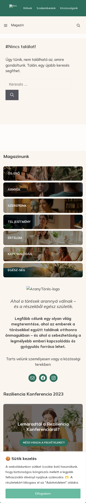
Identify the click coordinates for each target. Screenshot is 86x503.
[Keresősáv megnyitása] (78, 25)
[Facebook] (43, 378)
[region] (43, 477)
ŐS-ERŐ (14, 173)
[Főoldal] (13, 8)
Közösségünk (69, 8)
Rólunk (27, 8)
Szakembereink (46, 8)
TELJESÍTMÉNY (19, 222)
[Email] (32, 378)
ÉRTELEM (15, 238)
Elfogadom (43, 493)
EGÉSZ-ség (16, 270)
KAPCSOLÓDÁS (20, 254)
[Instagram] (54, 378)
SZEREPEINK (17, 206)
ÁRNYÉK (14, 189)
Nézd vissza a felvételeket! (44, 442)
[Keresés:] (38, 84)
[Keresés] (12, 95)
